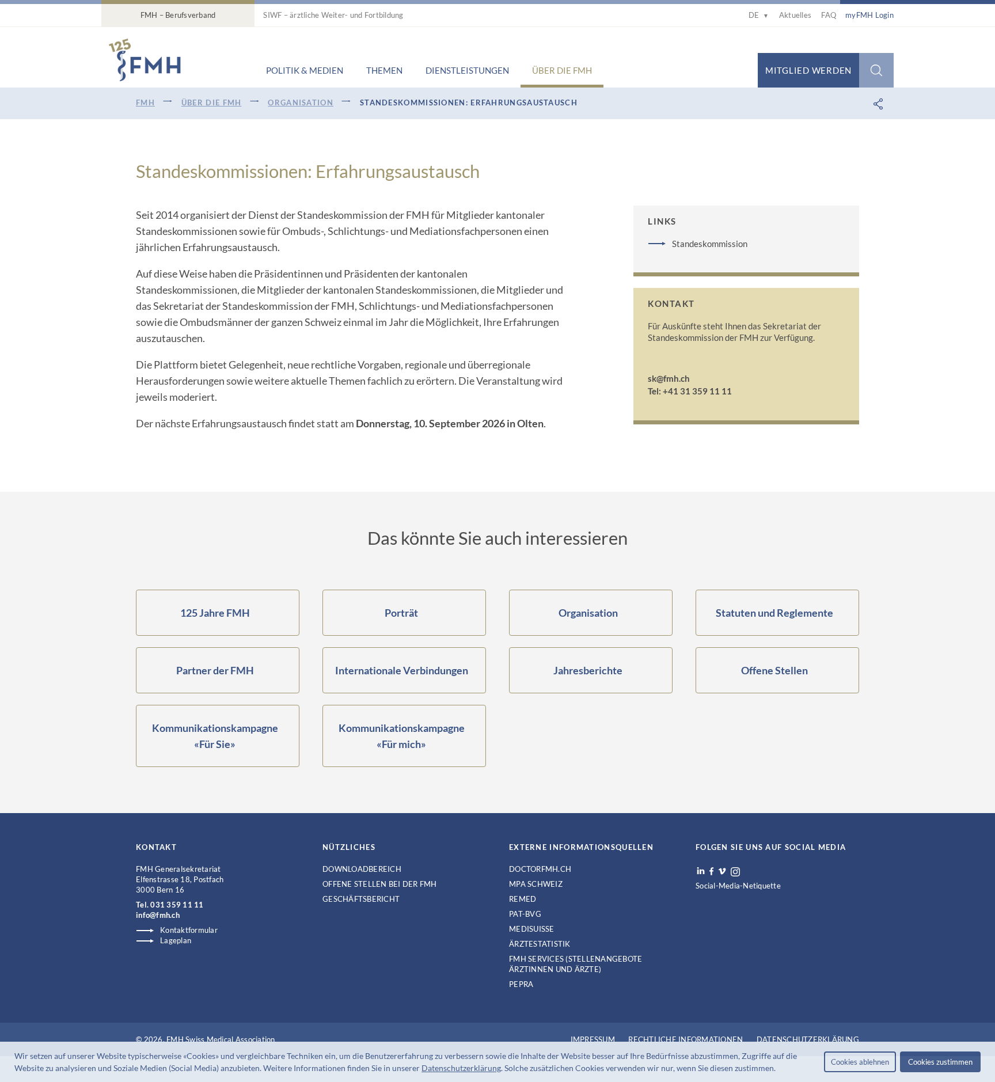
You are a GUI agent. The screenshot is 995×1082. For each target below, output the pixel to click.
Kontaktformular (189, 930)
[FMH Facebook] (711, 871)
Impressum (593, 1039)
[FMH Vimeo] (722, 871)
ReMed (522, 898)
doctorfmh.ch (540, 869)
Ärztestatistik (540, 943)
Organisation (300, 102)
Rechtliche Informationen (685, 1039)
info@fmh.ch (158, 915)
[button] (779, 1069)
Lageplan (175, 940)
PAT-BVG (525, 913)
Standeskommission (709, 243)
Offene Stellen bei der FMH (379, 884)
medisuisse (532, 928)
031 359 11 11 (176, 904)
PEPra (521, 984)
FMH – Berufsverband (178, 15)
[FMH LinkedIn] (701, 871)
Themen (384, 70)
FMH (145, 102)
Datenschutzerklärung (461, 1068)
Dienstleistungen (467, 70)
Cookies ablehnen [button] (860, 1061)
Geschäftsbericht (361, 898)
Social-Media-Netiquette (738, 885)
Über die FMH (562, 70)
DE (759, 15)
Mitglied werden (808, 70)
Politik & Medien (304, 70)
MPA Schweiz (536, 884)
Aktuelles (795, 15)
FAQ (828, 15)
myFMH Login (869, 15)
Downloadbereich (361, 869)
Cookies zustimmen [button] (940, 1061)
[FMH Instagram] (736, 871)
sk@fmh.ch (669, 378)
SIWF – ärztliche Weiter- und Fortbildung (333, 15)
